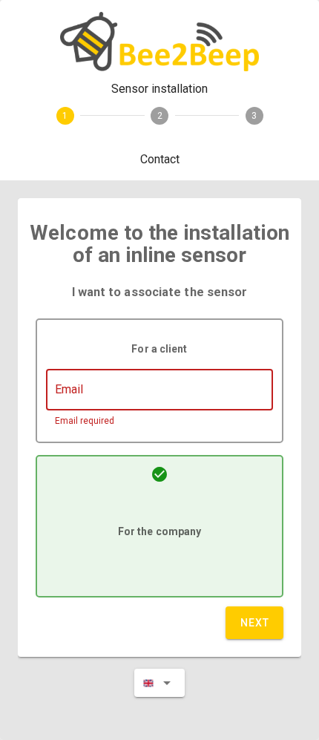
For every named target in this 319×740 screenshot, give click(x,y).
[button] (159, 683)
